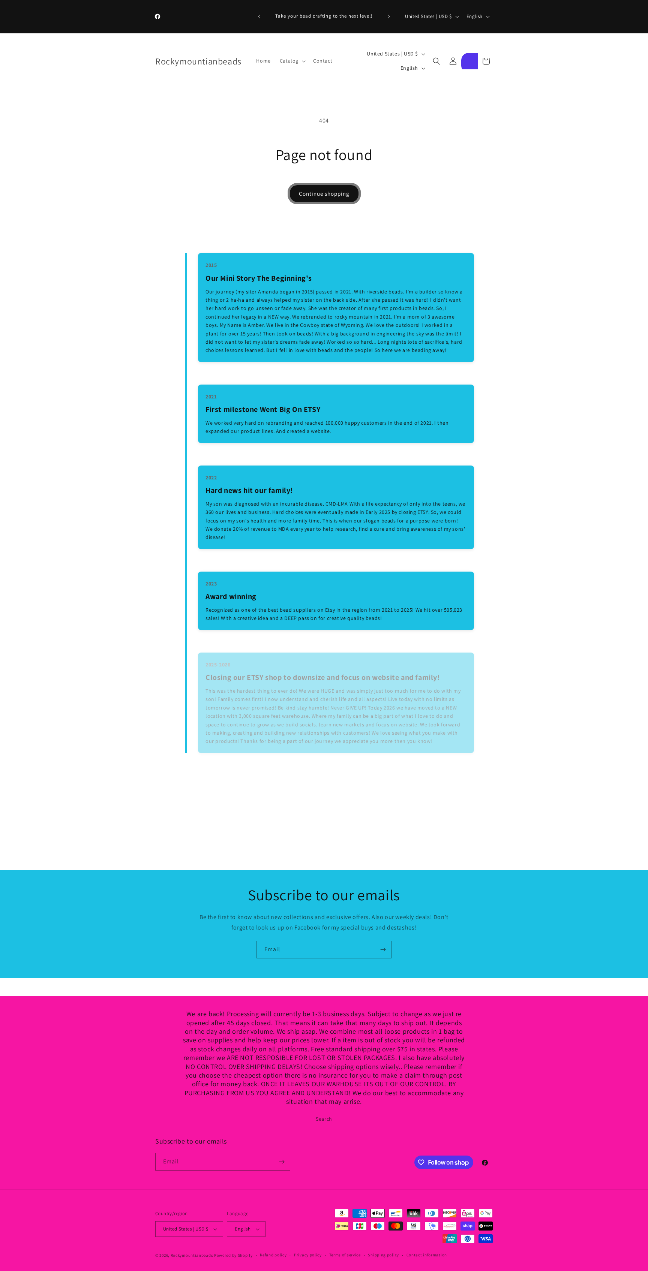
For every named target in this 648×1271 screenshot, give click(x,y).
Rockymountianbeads (192, 1255)
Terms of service (345, 1255)
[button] (292, 61)
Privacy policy (308, 1255)
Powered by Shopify (233, 1255)
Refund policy (273, 1255)
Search (324, 1118)
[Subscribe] (383, 949)
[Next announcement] (389, 16)
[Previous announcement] (259, 16)
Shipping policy (383, 1255)
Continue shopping (324, 193)
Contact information (426, 1255)
